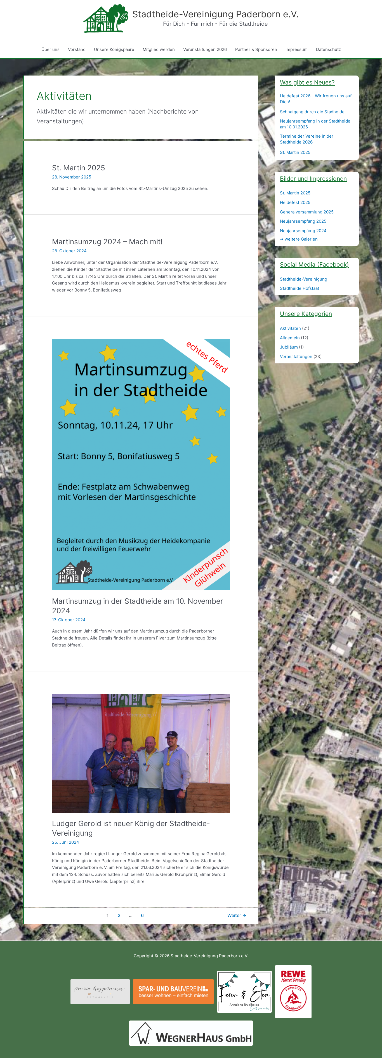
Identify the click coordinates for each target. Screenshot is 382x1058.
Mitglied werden (159, 49)
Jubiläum (289, 347)
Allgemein (290, 337)
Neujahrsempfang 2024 (303, 230)
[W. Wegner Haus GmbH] (191, 1032)
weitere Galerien (299, 239)
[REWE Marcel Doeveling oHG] (293, 991)
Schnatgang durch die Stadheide (312, 111)
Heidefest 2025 (295, 202)
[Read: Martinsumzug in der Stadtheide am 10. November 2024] (141, 464)
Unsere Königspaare (114, 49)
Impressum (297, 49)
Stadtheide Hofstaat (299, 288)
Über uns (50, 49)
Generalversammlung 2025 (307, 212)
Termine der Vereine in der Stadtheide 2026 (306, 139)
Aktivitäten (290, 328)
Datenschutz (328, 49)
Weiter (236, 915)
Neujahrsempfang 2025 (303, 221)
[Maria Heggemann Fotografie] (100, 991)
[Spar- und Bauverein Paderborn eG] (173, 991)
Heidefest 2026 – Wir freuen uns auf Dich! (316, 98)
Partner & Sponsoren (256, 49)
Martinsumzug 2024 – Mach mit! (107, 241)
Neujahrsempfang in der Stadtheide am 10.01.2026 (315, 124)
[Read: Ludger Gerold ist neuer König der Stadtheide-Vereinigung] (141, 752)
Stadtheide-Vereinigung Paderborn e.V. (215, 14)
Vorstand (77, 49)
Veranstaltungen (296, 356)
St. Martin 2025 (78, 167)
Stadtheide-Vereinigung (303, 279)
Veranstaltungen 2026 (205, 49)
